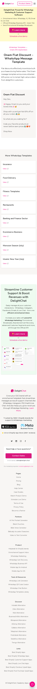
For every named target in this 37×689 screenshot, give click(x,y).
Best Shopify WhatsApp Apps (18, 656)
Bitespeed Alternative (18, 620)
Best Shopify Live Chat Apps (18, 663)
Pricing (18, 481)
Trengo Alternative (18, 643)
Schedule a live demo (18, 36)
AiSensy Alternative (18, 624)
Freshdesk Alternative (18, 635)
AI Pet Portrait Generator (19, 520)
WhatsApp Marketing (18, 556)
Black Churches (18, 524)
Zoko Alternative (18, 609)
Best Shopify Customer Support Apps (18, 660)
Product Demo (25, 3)
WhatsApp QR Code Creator (18, 584)
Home (18, 477)
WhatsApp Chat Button (18, 588)
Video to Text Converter (18, 535)
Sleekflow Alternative (18, 639)
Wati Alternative (18, 613)
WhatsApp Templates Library (18, 592)
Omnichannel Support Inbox (18, 552)
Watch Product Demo (18, 496)
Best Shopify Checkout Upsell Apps (18, 667)
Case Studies (18, 492)
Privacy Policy (19, 507)
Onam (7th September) (18, 50)
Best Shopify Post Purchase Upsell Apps (18, 671)
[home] (7, 3)
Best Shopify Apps (18, 652)
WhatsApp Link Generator (18, 581)
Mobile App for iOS (18, 571)
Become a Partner (18, 511)
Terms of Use (18, 503)
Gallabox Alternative (18, 628)
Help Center (18, 488)
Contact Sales (18, 456)
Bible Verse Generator (18, 528)
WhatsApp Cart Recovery (18, 560)
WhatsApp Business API (18, 564)
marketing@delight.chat (25, 466)
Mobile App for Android (18, 567)
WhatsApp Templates (17, 47)
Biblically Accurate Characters (18, 531)
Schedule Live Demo (18, 499)
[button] (34, 3)
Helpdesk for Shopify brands (19, 549)
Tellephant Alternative (18, 631)
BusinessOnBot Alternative (18, 616)
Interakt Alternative (18, 605)
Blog (18, 485)
